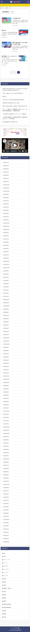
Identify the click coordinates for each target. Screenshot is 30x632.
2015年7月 (6, 465)
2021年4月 (6, 286)
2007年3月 (6, 532)
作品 (5, 578)
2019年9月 (6, 347)
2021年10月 (6, 267)
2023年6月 (6, 204)
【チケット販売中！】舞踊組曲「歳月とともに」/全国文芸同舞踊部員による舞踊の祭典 (14, 110)
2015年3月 (6, 478)
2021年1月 (6, 296)
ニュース (6, 575)
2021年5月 (6, 283)
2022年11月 (6, 226)
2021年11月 (6, 264)
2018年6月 (6, 392)
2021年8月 (6, 274)
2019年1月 (6, 372)
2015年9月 (6, 462)
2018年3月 (6, 401)
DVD (5, 556)
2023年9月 (6, 194)
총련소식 (4, 96)
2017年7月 (6, 420)
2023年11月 (6, 188)
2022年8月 (6, 235)
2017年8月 (6, 417)
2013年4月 (6, 510)
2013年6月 (6, 503)
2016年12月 (6, 427)
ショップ (6, 572)
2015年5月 (6, 471)
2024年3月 (6, 175)
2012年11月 (6, 519)
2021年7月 (6, 277)
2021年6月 (6, 280)
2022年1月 (6, 258)
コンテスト (6, 569)
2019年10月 (6, 344)
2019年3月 (6, 366)
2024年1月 (6, 181)
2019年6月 (6, 357)
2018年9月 (6, 385)
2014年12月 (6, 484)
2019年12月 (6, 337)
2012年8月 (6, 522)
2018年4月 (6, 398)
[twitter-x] (13, 628)
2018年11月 (6, 379)
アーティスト (7, 559)
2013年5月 (6, 506)
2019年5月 (6, 360)
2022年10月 (6, 229)
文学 (5, 591)
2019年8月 (6, 350)
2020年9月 (6, 309)
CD (4, 553)
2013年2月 (6, 516)
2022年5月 (6, 245)
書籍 (5, 598)
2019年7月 (6, 353)
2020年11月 (6, 302)
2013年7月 (6, 500)
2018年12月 (6, 376)
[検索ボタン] (2, 2)
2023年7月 (6, 200)
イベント (6, 562)
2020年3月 (6, 328)
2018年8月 (6, 388)
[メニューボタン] (28, 2)
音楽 (5, 617)
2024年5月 (6, 168)
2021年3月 (6, 290)
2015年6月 (6, 468)
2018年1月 (6, 408)
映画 (5, 594)
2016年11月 (6, 430)
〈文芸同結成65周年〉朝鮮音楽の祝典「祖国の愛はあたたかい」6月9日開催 (14, 118)
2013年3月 (6, 513)
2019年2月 (6, 369)
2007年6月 (6, 529)
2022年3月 (6, 251)
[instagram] (15, 628)
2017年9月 (6, 414)
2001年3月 (6, 535)
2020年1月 (6, 334)
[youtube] (18, 628)
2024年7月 (6, 162)
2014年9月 (6, 487)
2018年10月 (6, 382)
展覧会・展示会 (7, 588)
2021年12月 (6, 261)
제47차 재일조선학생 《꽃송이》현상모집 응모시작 (14, 106)
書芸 (5, 601)
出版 (5, 585)
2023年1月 (6, 219)
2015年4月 (6, 474)
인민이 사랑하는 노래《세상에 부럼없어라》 (13, 93)
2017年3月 (6, 423)
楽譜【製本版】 (7, 607)
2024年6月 (6, 165)
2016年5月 (6, 446)
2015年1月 (6, 481)
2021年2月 (6, 293)
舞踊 (5, 613)
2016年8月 (6, 439)
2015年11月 (6, 459)
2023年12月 (6, 184)
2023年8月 (6, 197)
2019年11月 (6, 341)
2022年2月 (6, 255)
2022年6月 (6, 242)
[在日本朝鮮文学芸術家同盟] (15, 2)
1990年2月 (6, 538)
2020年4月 (6, 325)
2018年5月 (6, 395)
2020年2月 (6, 331)
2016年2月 (6, 455)
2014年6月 (6, 494)
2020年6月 (6, 318)
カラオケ (6, 566)
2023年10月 (6, 191)
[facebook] (11, 628)
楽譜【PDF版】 (7, 604)
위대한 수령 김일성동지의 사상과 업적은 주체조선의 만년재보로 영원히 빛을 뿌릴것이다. (15, 89)
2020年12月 (6, 299)
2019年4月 (6, 363)
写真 (5, 582)
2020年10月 (6, 306)
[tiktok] (17, 628)
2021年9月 (6, 270)
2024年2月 (6, 178)
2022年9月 (6, 232)
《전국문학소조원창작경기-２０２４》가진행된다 (14, 114)
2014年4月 (6, 497)
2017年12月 (6, 411)
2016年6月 (6, 443)
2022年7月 (6, 239)
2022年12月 (6, 223)
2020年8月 (6, 312)
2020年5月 (6, 321)
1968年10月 (6, 541)
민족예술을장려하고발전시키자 (9, 121)
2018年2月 (6, 404)
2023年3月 (6, 213)
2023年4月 (6, 210)
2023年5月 (6, 207)
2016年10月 (6, 433)
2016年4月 (6, 449)
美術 (5, 610)
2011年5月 (6, 525)
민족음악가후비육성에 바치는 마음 (10, 102)
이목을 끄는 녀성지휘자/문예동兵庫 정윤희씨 (13, 99)
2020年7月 (6, 315)
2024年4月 (6, 172)
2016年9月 (6, 436)
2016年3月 (6, 452)
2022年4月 (6, 248)
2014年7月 (6, 490)
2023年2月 (6, 216)
